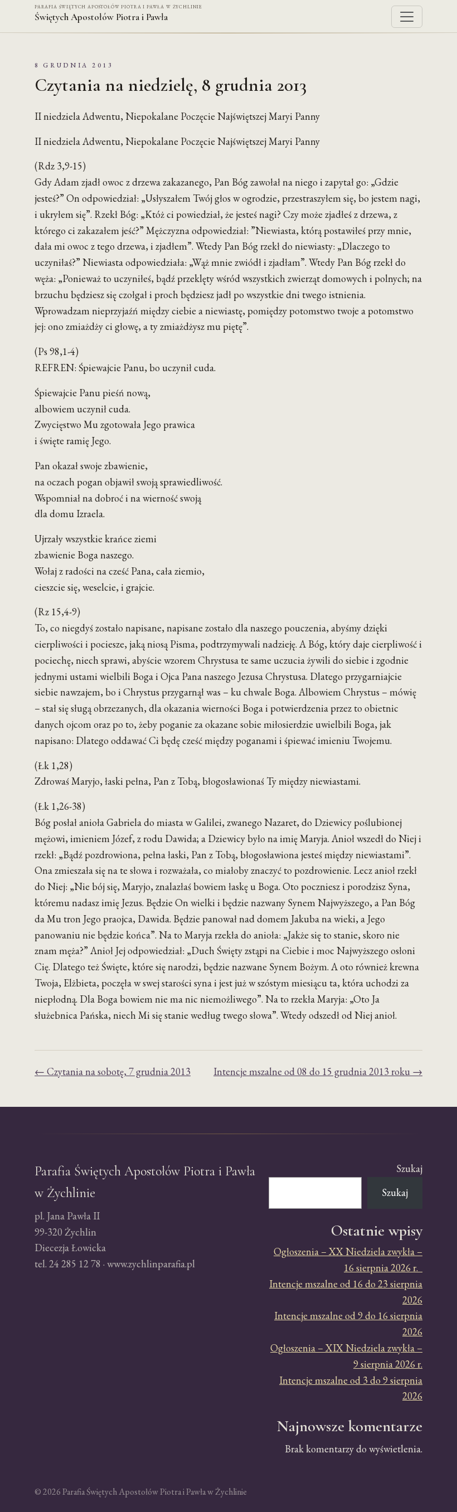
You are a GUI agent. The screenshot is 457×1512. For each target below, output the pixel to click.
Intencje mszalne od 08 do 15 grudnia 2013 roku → (317, 1071)
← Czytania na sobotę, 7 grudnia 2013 (113, 1071)
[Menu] (406, 17)
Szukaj (409, 1168)
